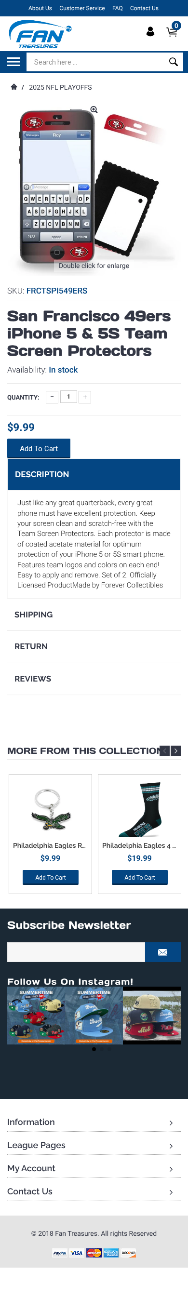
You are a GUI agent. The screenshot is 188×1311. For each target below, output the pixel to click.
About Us (40, 8)
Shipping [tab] (33, 614)
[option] (50, 837)
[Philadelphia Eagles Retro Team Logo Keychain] (50, 810)
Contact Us (144, 8)
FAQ (117, 8)
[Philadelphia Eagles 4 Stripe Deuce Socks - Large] (139, 810)
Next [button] (176, 751)
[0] (175, 40)
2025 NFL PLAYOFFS (60, 88)
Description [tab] (42, 474)
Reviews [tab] (32, 678)
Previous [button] (165, 751)
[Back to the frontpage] (13, 88)
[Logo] (40, 34)
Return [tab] (31, 646)
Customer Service (82, 8)
